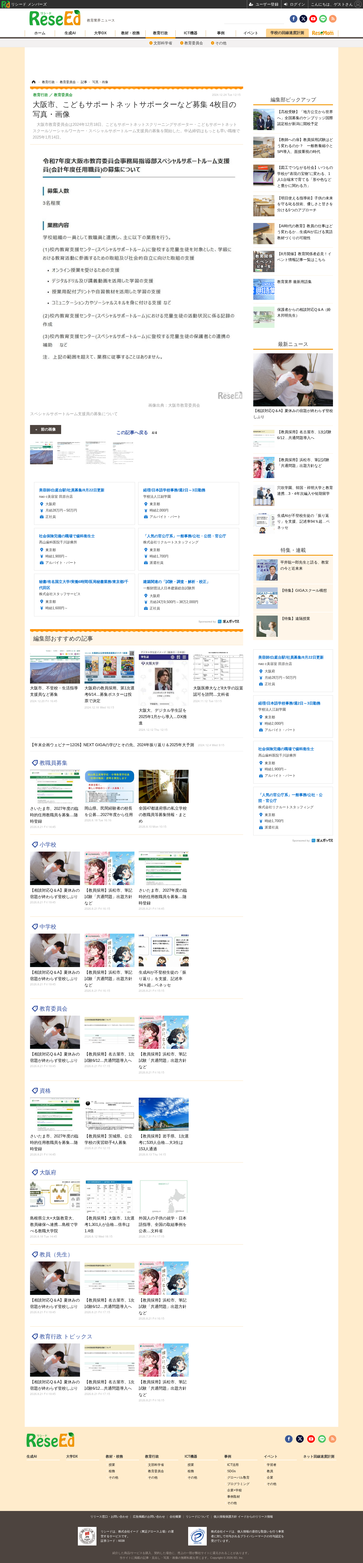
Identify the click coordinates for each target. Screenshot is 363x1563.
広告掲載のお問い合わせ (149, 1516)
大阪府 (48, 1172)
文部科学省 (163, 43)
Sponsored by (207, 621)
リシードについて (197, 1516)
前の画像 (48, 429)
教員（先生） (56, 1254)
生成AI (70, 33)
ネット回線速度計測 (318, 1456)
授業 (112, 1465)
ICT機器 (190, 33)
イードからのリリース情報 (255, 1516)
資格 (45, 1091)
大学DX (100, 33)
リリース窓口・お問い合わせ (109, 1516)
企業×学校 (234, 1490)
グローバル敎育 (238, 1477)
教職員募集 (53, 763)
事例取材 (233, 1496)
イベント (250, 33)
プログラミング (238, 1484)
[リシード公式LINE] (322, 1439)
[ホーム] (33, 82)
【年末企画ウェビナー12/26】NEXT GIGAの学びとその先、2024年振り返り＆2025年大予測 (127, 744)
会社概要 (175, 1516)
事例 (221, 33)
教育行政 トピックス (66, 1336)
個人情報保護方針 (225, 1516)
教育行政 (160, 33)
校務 (112, 1471)
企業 (270, 1477)
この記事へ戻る (136, 432)
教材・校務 (130, 33)
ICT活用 (233, 1465)
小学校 (48, 844)
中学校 (48, 927)
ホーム (39, 33)
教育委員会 (193, 43)
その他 (220, 43)
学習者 (271, 1465)
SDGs (231, 1471)
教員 (270, 1471)
